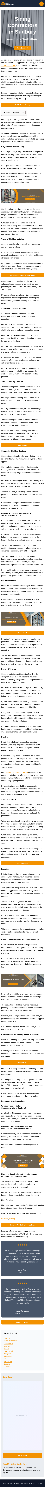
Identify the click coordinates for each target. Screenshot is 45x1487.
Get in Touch (22, 633)
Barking (12, 1219)
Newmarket (8, 1351)
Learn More (22, 445)
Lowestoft (7, 1366)
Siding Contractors (8, 65)
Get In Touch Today (22, 105)
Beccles (7, 1364)
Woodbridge (8, 1359)
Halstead (4, 1219)
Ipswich (7, 1346)
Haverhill (7, 1338)
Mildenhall (8, 1356)
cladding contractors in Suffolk (16, 772)
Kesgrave (7, 1354)
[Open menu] (41, 4)
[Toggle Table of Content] (22, 112)
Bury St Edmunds (10, 1341)
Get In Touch (22, 1455)
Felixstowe (8, 1361)
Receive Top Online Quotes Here (22, 1225)
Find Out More (22, 863)
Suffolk (6, 1348)
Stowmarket (8, 1343)
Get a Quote (21, 48)
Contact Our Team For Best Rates (22, 275)
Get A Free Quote (22, 1322)
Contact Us (22, 1062)
